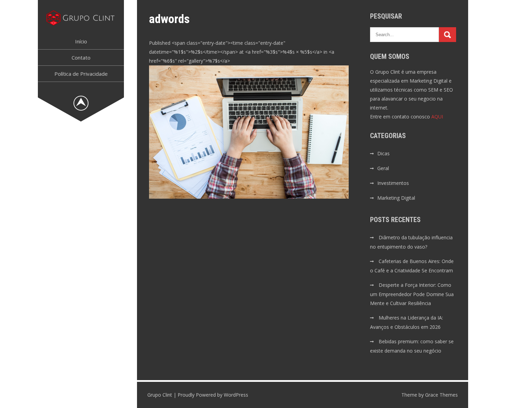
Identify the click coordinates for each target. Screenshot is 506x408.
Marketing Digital (396, 198)
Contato (81, 57)
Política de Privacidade (81, 73)
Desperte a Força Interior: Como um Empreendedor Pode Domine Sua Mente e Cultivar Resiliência (412, 294)
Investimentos (393, 183)
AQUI (437, 116)
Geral (383, 168)
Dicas (383, 153)
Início (81, 41)
